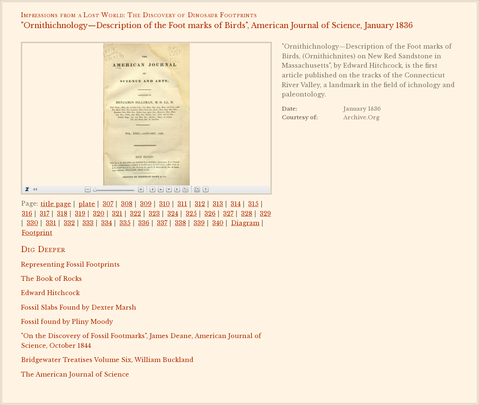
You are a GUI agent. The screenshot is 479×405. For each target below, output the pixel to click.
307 (108, 204)
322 (135, 213)
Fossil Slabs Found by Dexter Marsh (78, 307)
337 (162, 223)
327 (228, 213)
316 (27, 213)
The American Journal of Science (75, 374)
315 (253, 204)
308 (126, 204)
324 (172, 213)
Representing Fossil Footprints (70, 264)
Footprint (37, 232)
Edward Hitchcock (50, 293)
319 (80, 213)
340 (217, 223)
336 (143, 223)
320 (98, 213)
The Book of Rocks (51, 278)
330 (32, 223)
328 (246, 213)
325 (191, 213)
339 (199, 223)
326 (210, 213)
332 (69, 223)
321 (117, 213)
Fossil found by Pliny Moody (67, 321)
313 (218, 204)
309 (146, 204)
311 (182, 204)
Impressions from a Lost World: (73, 15)
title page (55, 204)
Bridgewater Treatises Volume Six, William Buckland (107, 359)
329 (265, 213)
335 (125, 223)
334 (106, 223)
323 (154, 213)
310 (164, 204)
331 (51, 223)
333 (88, 223)
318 (62, 213)
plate (87, 204)
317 (44, 213)
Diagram (245, 223)
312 (200, 204)
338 (180, 223)
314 (236, 204)
